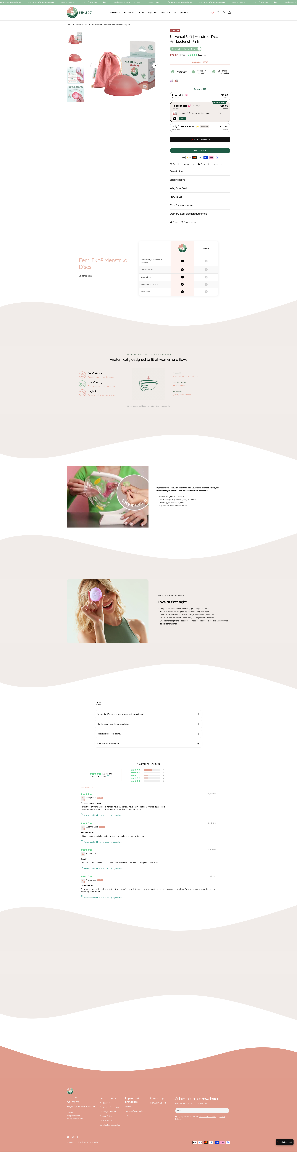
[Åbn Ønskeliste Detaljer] (212, 12)
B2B (127, 1115)
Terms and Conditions (109, 1107)
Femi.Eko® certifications (135, 1111)
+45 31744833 (72, 1112)
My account (105, 1103)
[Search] (218, 12)
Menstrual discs (81, 25)
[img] (86, 794)
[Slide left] (93, 65)
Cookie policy (106, 1120)
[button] (192, 55)
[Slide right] (155, 65)
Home (69, 25)
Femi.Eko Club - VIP (158, 1103)
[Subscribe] (226, 1110)
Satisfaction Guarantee (110, 1125)
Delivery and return (108, 1111)
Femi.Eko (94, 1142)
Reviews (128, 1106)
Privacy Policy (106, 1116)
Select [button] (182, 118)
